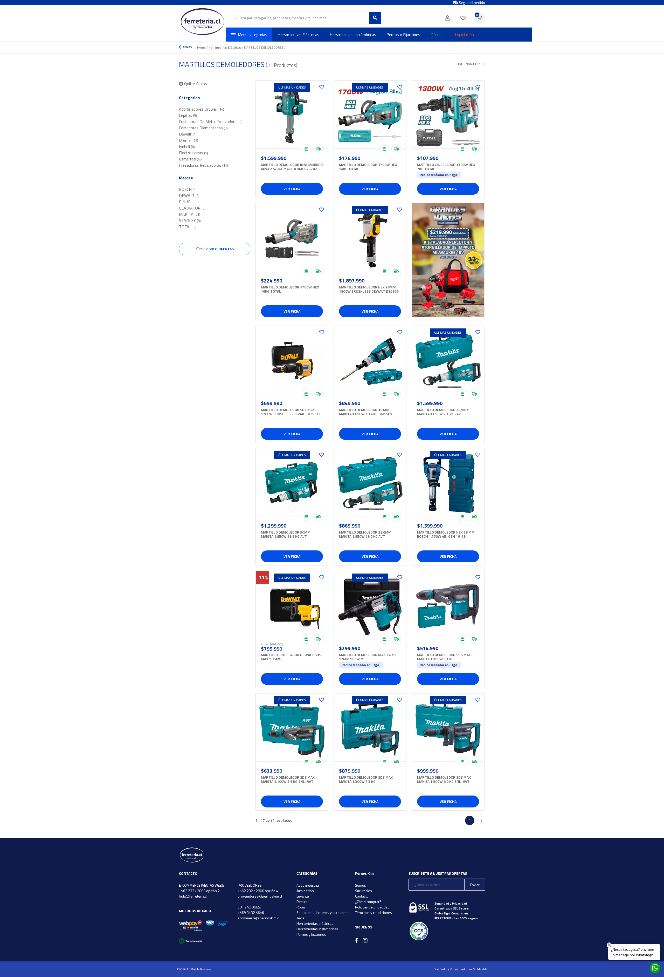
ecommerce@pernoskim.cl (259, 918)
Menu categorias (252, 34)
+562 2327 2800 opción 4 (258, 890)
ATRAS (187, 47)
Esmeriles (191, 159)
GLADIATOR (192, 208)
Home (201, 47)
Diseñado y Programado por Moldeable (461, 969)
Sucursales (363, 890)
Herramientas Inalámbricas (353, 34)
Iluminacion (305, 890)
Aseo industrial (308, 885)
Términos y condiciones (373, 912)
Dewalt (188, 134)
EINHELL (189, 202)
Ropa (300, 907)
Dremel (188, 140)
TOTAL (187, 227)
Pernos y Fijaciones (403, 34)
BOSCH (188, 189)
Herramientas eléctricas (314, 923)
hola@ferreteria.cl (193, 896)
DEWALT (189, 195)
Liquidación (464, 34)
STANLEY (190, 220)
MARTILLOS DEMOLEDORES (263, 47)
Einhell (187, 146)
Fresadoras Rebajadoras (203, 165)
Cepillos (188, 115)
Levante (302, 896)
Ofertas (438, 34)
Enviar (475, 884)
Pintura (301, 901)
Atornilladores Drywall (201, 109)
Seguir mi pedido (471, 2)
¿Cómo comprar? (368, 901)
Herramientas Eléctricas (298, 34)
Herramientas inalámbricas (317, 929)
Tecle (300, 918)
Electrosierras (193, 153)
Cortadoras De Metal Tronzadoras (211, 121)
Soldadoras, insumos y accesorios (322, 912)
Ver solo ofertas (217, 249)
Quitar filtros (195, 83)
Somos (360, 885)
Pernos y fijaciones (311, 934)
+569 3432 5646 (251, 912)
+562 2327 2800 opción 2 (199, 890)
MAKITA (189, 214)
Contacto (362, 896)
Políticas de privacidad (372, 907)
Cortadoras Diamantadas (203, 128)
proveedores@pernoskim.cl (260, 896)
